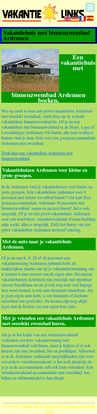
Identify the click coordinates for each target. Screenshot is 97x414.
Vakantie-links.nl (31, 406)
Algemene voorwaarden (79, 406)
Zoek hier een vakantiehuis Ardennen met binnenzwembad (36, 155)
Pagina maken (53, 406)
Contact (49, 411)
